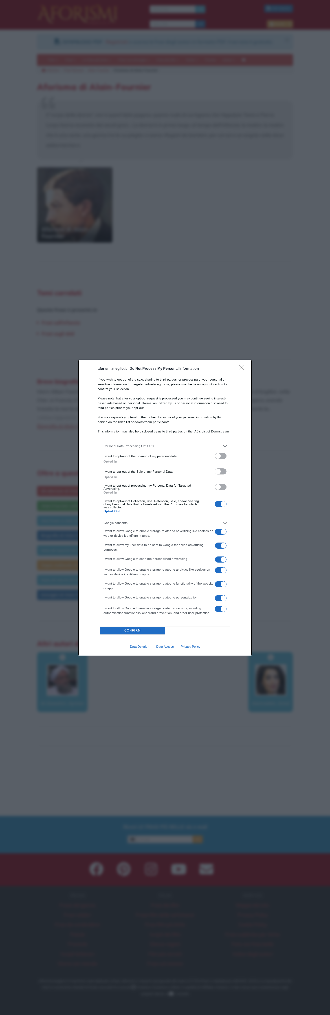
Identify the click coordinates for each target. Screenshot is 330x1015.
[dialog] (165, 507)
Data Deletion (139, 646)
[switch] (221, 456)
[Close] (242, 369)
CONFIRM (132, 630)
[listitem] (165, 446)
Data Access (165, 646)
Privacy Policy (190, 646)
